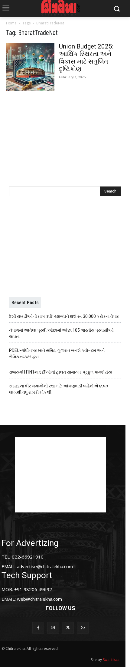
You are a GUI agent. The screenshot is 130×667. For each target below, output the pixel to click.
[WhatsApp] (83, 628)
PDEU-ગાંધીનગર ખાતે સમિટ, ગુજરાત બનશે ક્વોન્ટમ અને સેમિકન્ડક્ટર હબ (57, 353)
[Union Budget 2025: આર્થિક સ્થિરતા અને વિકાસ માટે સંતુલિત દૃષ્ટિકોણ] (30, 67)
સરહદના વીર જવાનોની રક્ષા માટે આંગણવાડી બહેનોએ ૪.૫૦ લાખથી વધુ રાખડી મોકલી (58, 389)
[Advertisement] (65, 132)
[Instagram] (53, 628)
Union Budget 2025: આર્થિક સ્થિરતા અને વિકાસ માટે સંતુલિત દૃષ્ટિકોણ (86, 58)
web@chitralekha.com (39, 599)
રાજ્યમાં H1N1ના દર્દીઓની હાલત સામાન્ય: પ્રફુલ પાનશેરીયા (60, 372)
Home (11, 23)
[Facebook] (38, 628)
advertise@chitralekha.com (45, 566)
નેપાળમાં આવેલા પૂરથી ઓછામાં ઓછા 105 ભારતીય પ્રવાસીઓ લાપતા (61, 333)
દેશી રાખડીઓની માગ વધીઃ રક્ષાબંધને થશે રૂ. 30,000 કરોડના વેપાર (64, 316)
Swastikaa (111, 659)
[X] (68, 628)
